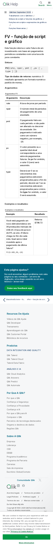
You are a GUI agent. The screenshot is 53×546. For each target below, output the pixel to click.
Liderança (11, 445)
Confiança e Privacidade (18, 406)
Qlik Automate (13, 385)
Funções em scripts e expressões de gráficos (27, 22)
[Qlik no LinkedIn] (18, 486)
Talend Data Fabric (15, 363)
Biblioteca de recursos (17, 338)
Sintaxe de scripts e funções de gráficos (25, 19)
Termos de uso (13, 501)
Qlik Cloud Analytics (16, 374)
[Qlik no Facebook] (23, 486)
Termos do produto (32, 493)
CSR (9, 449)
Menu (49, 5)
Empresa (11, 441)
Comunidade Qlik (26, 480)
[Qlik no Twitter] (40, 480)
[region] (26, 528)
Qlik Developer (14, 323)
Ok (26, 537)
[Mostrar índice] (5, 12)
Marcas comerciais (32, 501)
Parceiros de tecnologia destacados (24, 421)
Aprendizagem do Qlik (17, 330)
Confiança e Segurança (17, 402)
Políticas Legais (29, 497)
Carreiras (11, 464)
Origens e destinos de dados (20, 425)
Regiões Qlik (13, 428)
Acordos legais (13, 493)
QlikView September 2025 (20, 12)
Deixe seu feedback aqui (19, 288)
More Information (26, 543)
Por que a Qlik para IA (17, 413)
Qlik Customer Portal (16, 334)
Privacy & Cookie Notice (22, 531)
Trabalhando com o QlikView (21, 16)
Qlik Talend (12, 355)
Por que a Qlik (13, 398)
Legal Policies (12, 497)
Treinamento (13, 326)
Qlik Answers (13, 378)
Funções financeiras (17, 28)
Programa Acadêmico (17, 456)
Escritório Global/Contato (18, 472)
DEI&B (9, 453)
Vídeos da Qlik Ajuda (16, 319)
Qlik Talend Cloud (15, 359)
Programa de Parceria (17, 460)
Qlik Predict (12, 381)
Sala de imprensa (15, 468)
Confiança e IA (13, 409)
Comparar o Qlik (14, 417)
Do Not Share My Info (15, 504)
